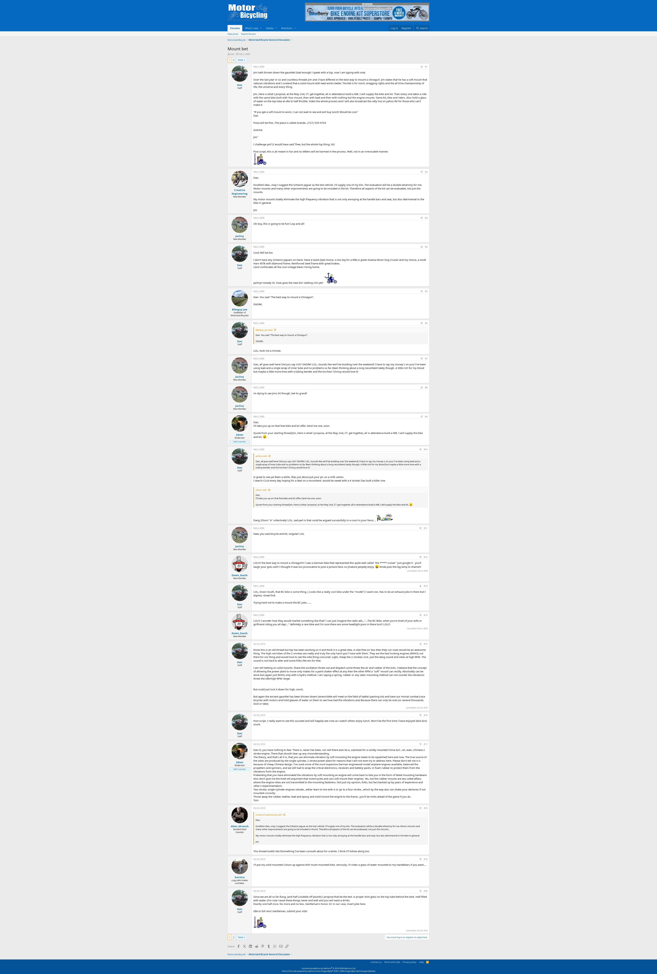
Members (286, 28)
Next (240, 59)
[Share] (421, 67)
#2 (426, 171)
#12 (426, 557)
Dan (232, 54)
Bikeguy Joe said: (264, 329)
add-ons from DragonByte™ (320, 971)
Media (269, 28)
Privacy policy (409, 962)
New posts (233, 33)
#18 (426, 808)
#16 (426, 715)
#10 (426, 449)
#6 (426, 323)
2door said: (261, 489)
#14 (426, 615)
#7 (426, 358)
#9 (426, 416)
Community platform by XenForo (328, 968)
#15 (426, 644)
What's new (251, 28)
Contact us (376, 962)
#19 (426, 859)
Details (372, 971)
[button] (261, 28)
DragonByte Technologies (356, 971)
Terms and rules (392, 962)
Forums (235, 28)
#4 (426, 246)
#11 (426, 528)
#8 (426, 387)
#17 (426, 744)
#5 (426, 291)
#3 (426, 217)
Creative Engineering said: (269, 814)
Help (421, 962)
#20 (426, 890)
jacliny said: (261, 456)
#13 (426, 586)
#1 (426, 66)
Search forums (248, 33)
